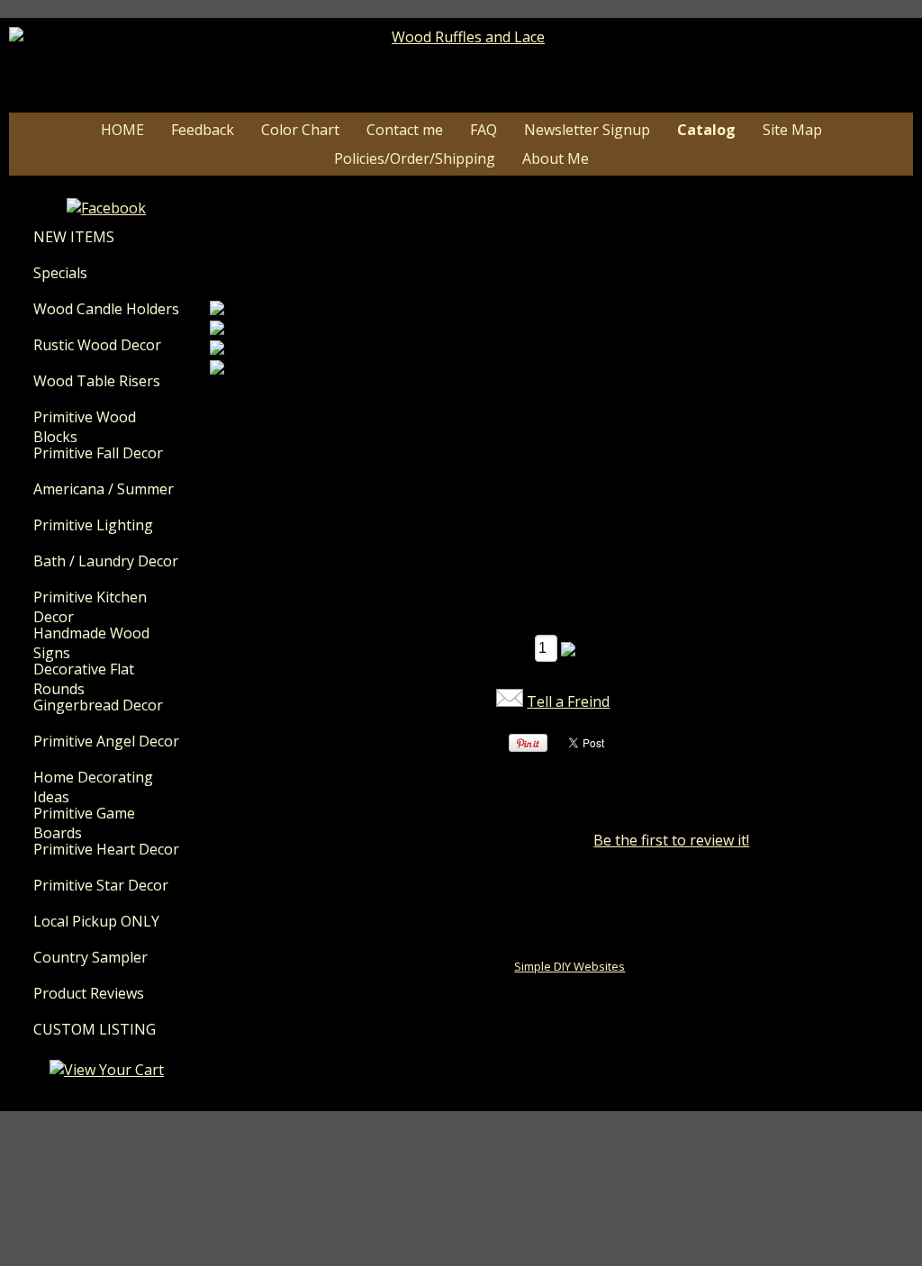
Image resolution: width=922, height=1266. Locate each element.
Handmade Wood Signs (91, 643)
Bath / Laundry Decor (105, 561)
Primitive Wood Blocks (84, 427)
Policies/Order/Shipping (414, 158)
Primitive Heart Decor (106, 849)
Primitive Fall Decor (98, 453)
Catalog (706, 130)
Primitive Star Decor (100, 885)
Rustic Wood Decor (97, 345)
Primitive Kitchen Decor (90, 607)
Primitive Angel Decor (106, 741)
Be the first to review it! (671, 840)
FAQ (483, 130)
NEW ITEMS (73, 237)
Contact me (404, 130)
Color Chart (300, 130)
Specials (60, 273)
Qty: (514, 647)
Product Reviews (88, 993)
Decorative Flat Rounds (83, 679)
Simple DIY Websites (569, 966)
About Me (555, 158)
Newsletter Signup (587, 130)
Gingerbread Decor (98, 705)
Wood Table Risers (96, 381)
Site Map (792, 130)
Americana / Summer (103, 489)
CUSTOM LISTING (94, 1029)
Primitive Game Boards (84, 823)
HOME (122, 130)
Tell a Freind (568, 701)
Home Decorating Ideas (93, 787)
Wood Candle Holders (106, 309)
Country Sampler (90, 957)
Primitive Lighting (93, 525)
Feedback (202, 130)
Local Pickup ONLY (96, 921)
